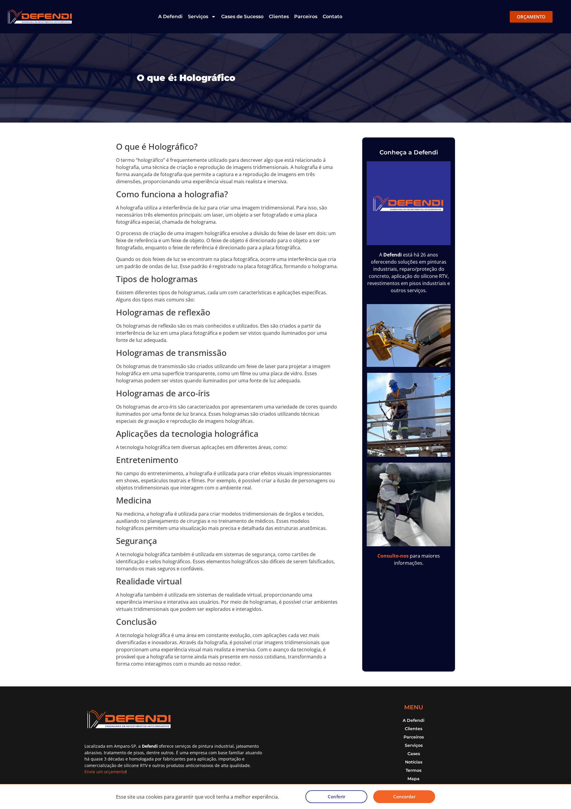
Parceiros (305, 16)
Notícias (413, 762)
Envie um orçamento (105, 771)
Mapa (413, 778)
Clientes (279, 16)
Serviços (198, 16)
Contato (332, 16)
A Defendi (170, 16)
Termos (413, 770)
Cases (413, 753)
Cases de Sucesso (242, 16)
